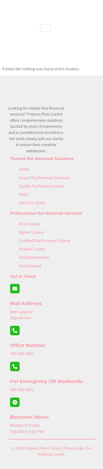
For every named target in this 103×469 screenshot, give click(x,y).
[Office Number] (15, 330)
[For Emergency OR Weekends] (15, 366)
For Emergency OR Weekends (46, 381)
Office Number (27, 345)
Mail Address (26, 303)
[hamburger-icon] (45, 28)
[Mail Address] (15, 288)
